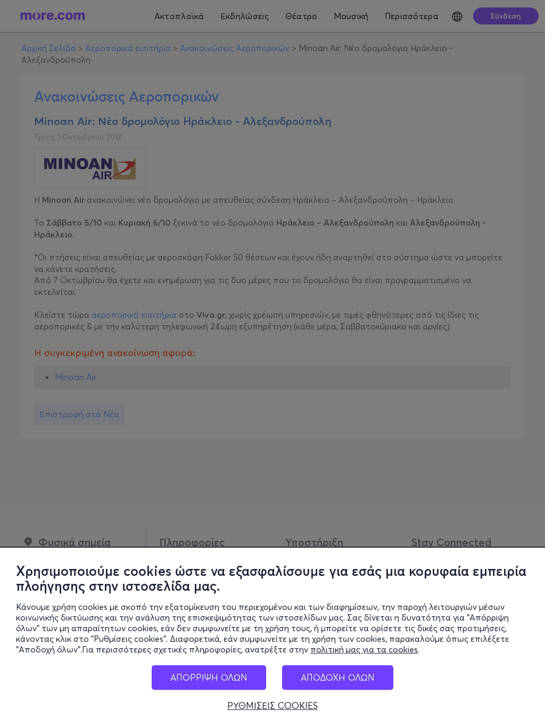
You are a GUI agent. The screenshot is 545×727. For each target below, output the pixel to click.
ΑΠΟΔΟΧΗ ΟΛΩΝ (338, 677)
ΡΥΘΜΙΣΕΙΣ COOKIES (272, 705)
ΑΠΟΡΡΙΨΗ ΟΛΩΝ (208, 677)
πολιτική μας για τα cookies (364, 649)
